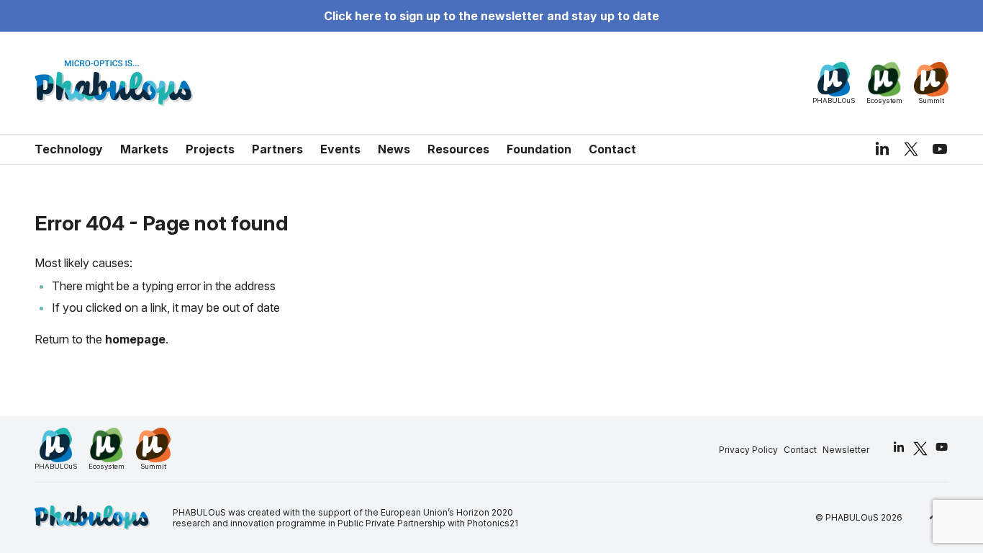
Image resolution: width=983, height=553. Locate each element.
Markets (144, 149)
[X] (911, 148)
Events (340, 149)
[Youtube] (939, 149)
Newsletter (846, 449)
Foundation (539, 149)
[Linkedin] (882, 149)
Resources (458, 149)
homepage (135, 339)
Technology (69, 149)
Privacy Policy (748, 449)
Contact (612, 149)
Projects (210, 149)
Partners (277, 149)
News (394, 149)
